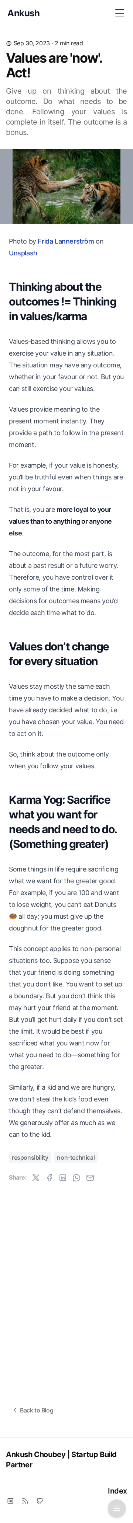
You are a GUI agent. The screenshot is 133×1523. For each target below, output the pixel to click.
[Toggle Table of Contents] (117, 1508)
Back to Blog (36, 1410)
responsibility (30, 1157)
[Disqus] (66, 1285)
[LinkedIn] (10, 1501)
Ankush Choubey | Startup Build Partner (61, 1459)
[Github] (40, 1501)
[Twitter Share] (35, 1177)
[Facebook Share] (49, 1177)
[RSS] (25, 1501)
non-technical (76, 1157)
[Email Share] (90, 1177)
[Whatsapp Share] (76, 1177)
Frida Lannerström (66, 241)
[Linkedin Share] (62, 1177)
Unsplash (23, 253)
